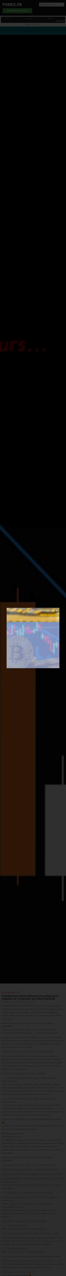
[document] (33, 638)
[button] (57, 610)
